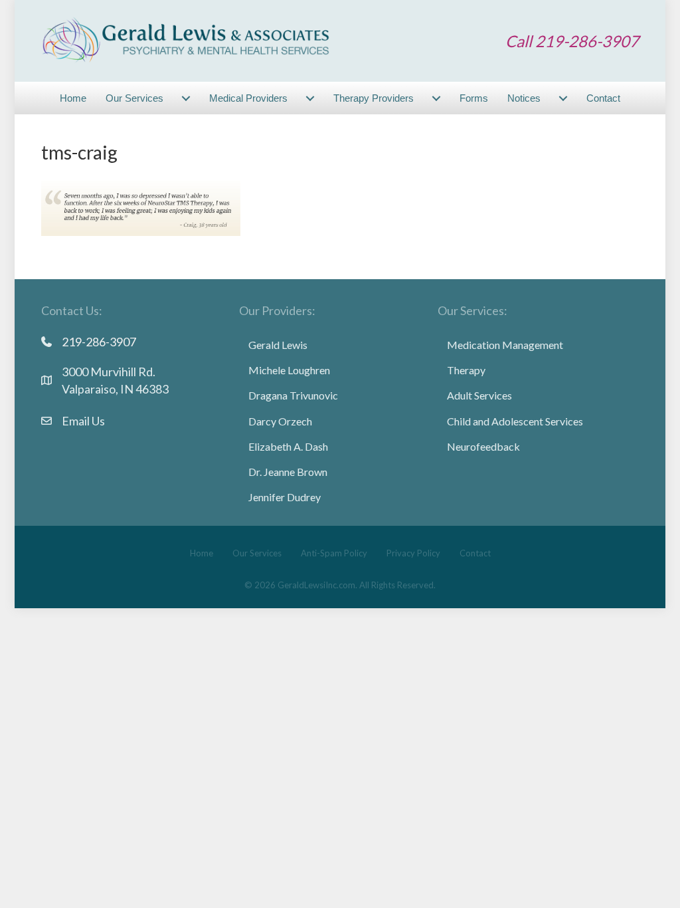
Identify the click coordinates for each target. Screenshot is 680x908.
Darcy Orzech (280, 421)
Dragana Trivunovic (293, 395)
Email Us (83, 420)
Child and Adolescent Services (515, 421)
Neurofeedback (483, 446)
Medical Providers (248, 98)
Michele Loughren (289, 370)
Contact (603, 98)
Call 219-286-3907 (572, 41)
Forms (474, 98)
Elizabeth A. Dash (288, 446)
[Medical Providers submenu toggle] (310, 98)
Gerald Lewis (277, 344)
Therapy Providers (373, 98)
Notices (524, 98)
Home (73, 98)
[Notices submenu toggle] (563, 98)
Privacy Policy (413, 553)
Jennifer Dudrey (284, 497)
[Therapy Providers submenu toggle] (436, 98)
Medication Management (505, 344)
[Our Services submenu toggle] (186, 98)
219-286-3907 (99, 341)
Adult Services (479, 395)
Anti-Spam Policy (334, 553)
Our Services (134, 98)
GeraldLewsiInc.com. (317, 585)
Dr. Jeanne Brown (287, 471)
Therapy (466, 370)
